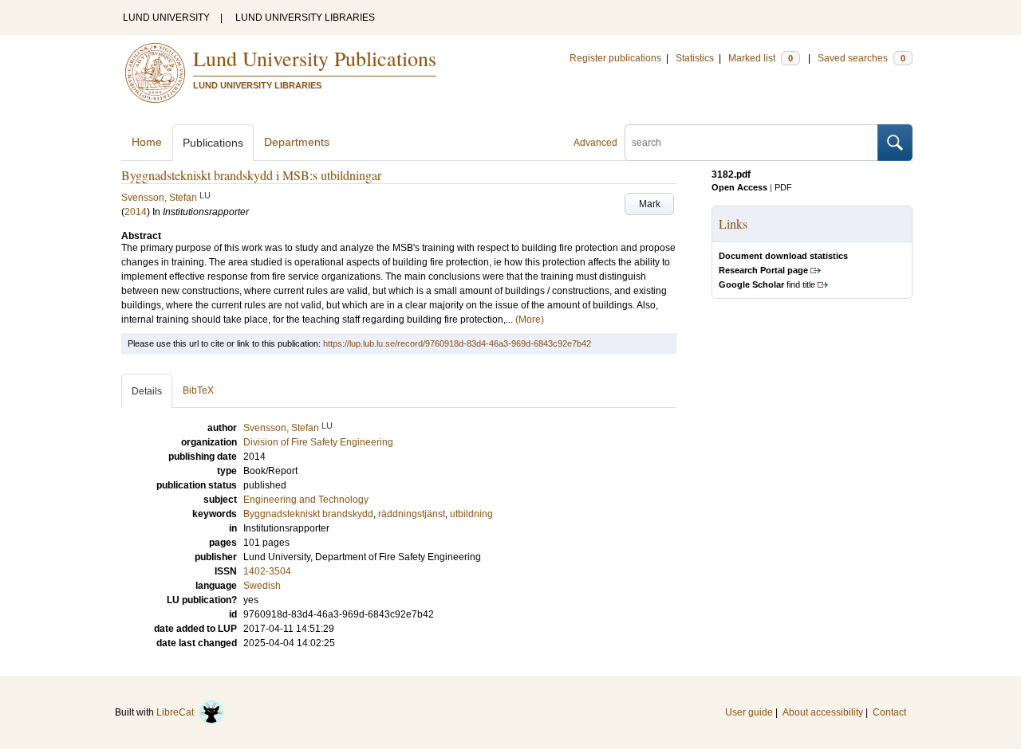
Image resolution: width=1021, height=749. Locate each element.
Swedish (262, 585)
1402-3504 (267, 571)
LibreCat (177, 712)
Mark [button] (649, 204)
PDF (783, 187)
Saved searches (861, 58)
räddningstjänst (411, 514)
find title (767, 284)
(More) (529, 319)
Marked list (760, 58)
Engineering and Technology (306, 499)
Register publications (615, 58)
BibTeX (198, 390)
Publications (213, 142)
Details (147, 391)
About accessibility (823, 712)
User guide (749, 712)
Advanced (595, 142)
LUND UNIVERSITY (166, 17)
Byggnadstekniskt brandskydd (308, 514)
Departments (296, 141)
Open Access (739, 187)
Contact (889, 712)
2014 (135, 212)
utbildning (471, 514)
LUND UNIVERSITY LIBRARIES (305, 17)
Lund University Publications (314, 58)
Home (147, 141)
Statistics (695, 58)
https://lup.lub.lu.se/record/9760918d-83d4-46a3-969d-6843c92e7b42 (457, 343)
